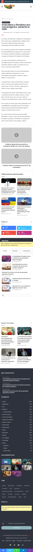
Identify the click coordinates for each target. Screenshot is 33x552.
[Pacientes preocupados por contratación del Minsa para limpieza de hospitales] (8, 331)
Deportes (4, 409)
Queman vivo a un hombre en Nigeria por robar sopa (21, 287)
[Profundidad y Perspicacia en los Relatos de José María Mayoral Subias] (6, 259)
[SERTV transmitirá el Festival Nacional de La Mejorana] (27, 467)
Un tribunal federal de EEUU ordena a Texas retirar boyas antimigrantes (24, 190)
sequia (20, 497)
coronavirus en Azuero (7, 491)
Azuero (4, 401)
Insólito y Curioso (6, 422)
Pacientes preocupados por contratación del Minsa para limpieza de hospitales (7, 340)
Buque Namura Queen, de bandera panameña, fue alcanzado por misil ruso (24, 210)
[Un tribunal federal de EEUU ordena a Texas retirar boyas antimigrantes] (24, 182)
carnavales (4, 488)
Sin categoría (5, 438)
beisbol (4, 486)
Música (4, 430)
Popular (5, 251)
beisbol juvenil (11, 486)
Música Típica (7, 451)
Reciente (15, 251)
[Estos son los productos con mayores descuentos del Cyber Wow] (6, 473)
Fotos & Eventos (6, 414)
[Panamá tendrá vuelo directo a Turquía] (6, 281)
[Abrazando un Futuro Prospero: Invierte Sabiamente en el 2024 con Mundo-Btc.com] (8, 182)
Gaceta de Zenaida (7, 417)
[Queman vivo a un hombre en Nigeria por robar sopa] (6, 288)
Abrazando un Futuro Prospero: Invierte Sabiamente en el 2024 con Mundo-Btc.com (8, 190)
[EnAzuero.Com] (9, 6)
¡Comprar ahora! (27, 541)
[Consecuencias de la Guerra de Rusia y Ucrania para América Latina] (8, 201)
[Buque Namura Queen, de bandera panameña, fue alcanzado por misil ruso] (24, 201)
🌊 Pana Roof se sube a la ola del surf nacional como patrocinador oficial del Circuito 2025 (24, 340)
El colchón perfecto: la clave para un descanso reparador (8, 359)
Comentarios (26, 251)
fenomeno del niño (19, 491)
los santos (17, 494)
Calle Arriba (26, 486)
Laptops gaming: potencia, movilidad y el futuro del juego (18, 1)
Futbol (27, 491)
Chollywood (5, 404)
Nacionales (5, 433)
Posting (4, 435)
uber (25, 497)
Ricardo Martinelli (12, 497)
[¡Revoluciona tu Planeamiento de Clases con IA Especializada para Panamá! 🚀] (6, 461)
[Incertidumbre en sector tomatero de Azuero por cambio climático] (6, 267)
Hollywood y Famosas (7, 420)
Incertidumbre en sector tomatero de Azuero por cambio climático (20, 266)
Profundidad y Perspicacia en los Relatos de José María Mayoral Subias (21, 258)
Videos (4, 443)
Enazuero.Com (9, 538)
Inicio (4, 19)
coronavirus (17, 488)
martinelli (24, 494)
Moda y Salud (5, 427)
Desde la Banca (8, 412)
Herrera (4, 494)
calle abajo (19, 486)
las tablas (10, 494)
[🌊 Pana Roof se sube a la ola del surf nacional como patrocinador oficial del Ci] (24, 331)
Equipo (13, 541)
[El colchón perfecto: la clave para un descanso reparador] (8, 352)
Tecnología (5, 440)
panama (4, 497)
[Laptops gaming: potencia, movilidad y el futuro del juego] (24, 352)
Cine (3, 407)
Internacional (10, 19)
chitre (10, 488)
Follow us (4, 502)
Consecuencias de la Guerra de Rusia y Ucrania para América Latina (8, 209)
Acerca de (8, 541)
